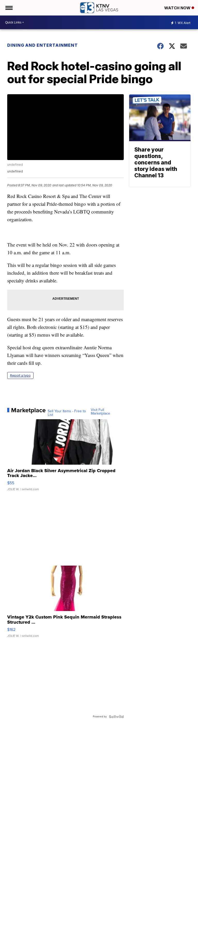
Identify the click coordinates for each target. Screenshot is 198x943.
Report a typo (20, 375)
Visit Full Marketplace (100, 411)
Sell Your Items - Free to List (67, 413)
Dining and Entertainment (42, 45)
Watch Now (178, 7)
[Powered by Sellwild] (116, 716)
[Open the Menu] (8, 7)
